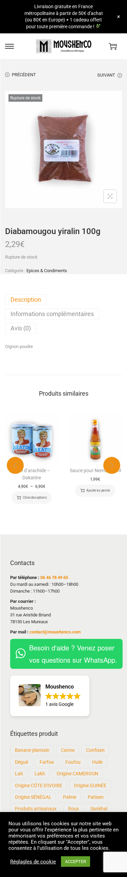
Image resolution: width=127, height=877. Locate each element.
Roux (73, 808)
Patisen (96, 797)
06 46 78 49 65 (54, 577)
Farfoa (47, 762)
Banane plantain (32, 750)
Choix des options (35, 497)
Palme (69, 797)
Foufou (73, 762)
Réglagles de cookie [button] (33, 862)
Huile (97, 762)
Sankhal (98, 808)
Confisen (95, 750)
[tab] (63, 299)
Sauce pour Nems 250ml (95, 470)
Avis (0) (20, 328)
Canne (68, 750)
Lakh (40, 773)
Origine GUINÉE (90, 785)
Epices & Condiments (46, 270)
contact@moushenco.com (55, 631)
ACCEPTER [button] (75, 861)
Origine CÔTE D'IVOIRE (38, 785)
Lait (19, 773)
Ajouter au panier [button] (98, 490)
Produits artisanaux (36, 808)
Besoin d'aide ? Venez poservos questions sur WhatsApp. (73, 654)
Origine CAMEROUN (77, 773)
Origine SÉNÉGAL (33, 797)
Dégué (21, 762)
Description (25, 299)
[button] (49, 696)
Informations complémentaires (52, 313)
